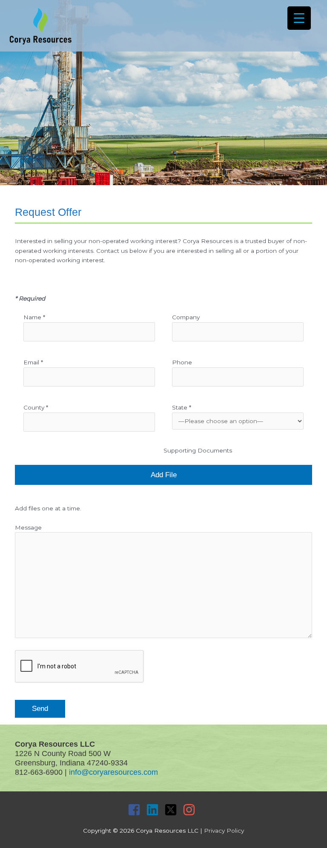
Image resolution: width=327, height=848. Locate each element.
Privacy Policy (224, 830)
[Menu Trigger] (299, 18)
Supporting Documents (198, 450)
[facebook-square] (136, 809)
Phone (182, 362)
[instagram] (191, 809)
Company (186, 317)
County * (35, 407)
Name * (34, 317)
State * (181, 407)
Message (28, 527)
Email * (33, 362)
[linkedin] (154, 809)
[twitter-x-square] (172, 809)
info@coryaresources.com (113, 772)
